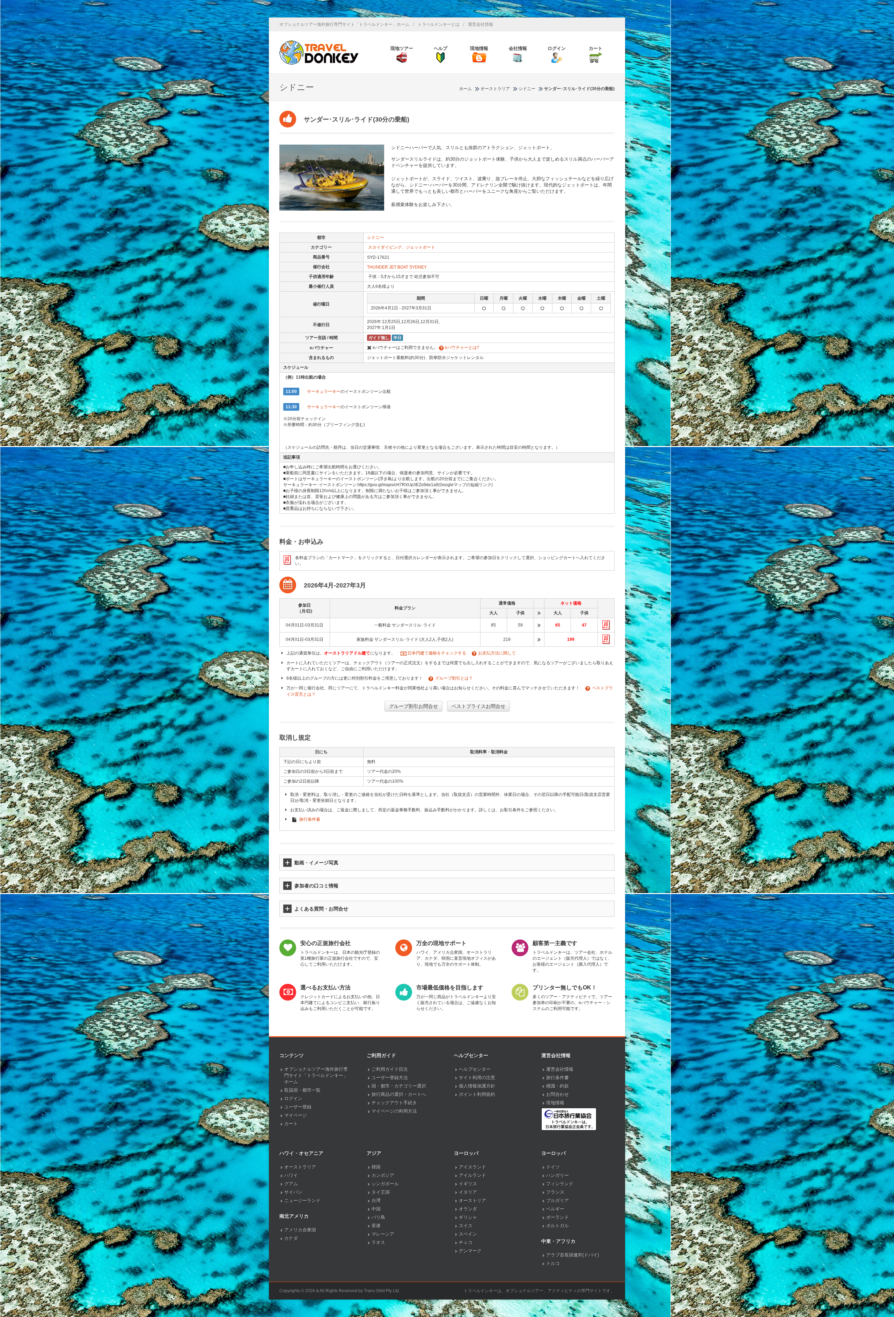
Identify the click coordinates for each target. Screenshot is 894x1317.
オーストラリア (300, 1167)
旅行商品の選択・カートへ (399, 1094)
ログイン (293, 1098)
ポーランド (557, 1217)
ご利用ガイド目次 (390, 1069)
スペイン (468, 1234)
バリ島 (378, 1217)
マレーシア (383, 1234)
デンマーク (470, 1250)
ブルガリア (557, 1200)
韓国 (376, 1167)
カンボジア (383, 1175)
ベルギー (555, 1209)
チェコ (465, 1242)
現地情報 (555, 1102)
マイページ (295, 1115)
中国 (376, 1209)
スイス (465, 1225)
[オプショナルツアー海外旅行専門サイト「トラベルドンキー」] (319, 52)
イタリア (468, 1192)
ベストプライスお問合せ (478, 706)
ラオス (378, 1242)
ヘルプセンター (475, 1069)
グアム (291, 1183)
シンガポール (385, 1183)
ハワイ (291, 1175)
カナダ (291, 1238)
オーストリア (472, 1200)
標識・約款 (557, 1086)
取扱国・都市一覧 (302, 1090)
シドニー (375, 237)
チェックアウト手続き (394, 1102)
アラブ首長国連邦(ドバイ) (572, 1255)
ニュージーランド (302, 1200)
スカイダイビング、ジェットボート (401, 247)
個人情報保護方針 (477, 1086)
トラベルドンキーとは (439, 24)
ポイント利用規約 (477, 1094)
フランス (555, 1192)
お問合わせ (557, 1094)
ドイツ (553, 1167)
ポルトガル (557, 1225)
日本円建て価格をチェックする (437, 653)
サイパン (293, 1192)
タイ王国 (381, 1192)
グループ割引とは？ (454, 678)
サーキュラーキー (323, 391)
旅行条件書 (309, 819)
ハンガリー (557, 1175)
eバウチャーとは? (461, 347)
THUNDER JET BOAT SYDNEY (397, 267)
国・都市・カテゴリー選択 (399, 1086)
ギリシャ (468, 1217)
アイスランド (472, 1167)
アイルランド (472, 1175)
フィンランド (559, 1183)
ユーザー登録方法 (390, 1077)
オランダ (468, 1209)
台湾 (376, 1200)
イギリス (468, 1183)
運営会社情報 (480, 24)
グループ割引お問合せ (413, 706)
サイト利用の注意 (477, 1077)
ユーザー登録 (298, 1107)
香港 (376, 1225)
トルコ (553, 1263)
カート (291, 1123)
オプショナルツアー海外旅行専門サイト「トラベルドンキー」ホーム (344, 24)
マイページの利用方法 (394, 1111)
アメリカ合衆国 (300, 1229)
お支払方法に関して (497, 653)
